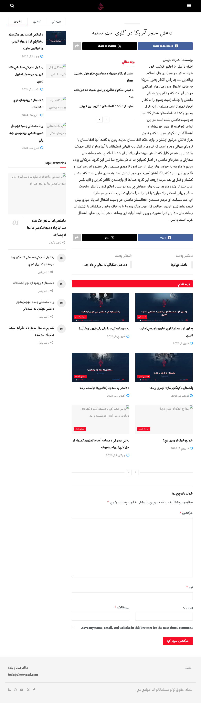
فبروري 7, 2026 (180, 448)
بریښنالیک (121, 607)
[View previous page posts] (107, 119)
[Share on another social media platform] (77, 46)
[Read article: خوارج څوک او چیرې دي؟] (164, 419)
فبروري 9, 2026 (116, 336)
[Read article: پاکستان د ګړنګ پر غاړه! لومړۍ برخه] (164, 367)
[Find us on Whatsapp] (15, 690)
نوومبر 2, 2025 (180, 396)
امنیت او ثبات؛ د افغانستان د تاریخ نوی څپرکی (106, 106)
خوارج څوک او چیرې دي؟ (178, 440)
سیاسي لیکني (143, 376)
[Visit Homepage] (101, 6)
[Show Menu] (189, 5)
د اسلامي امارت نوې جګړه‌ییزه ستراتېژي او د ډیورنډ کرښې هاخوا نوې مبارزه (26, 41)
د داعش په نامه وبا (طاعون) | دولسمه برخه (104, 388)
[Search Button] (12, 5)
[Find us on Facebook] (34, 690)
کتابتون (188, 668)
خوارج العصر (80, 317)
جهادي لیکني (80, 429)
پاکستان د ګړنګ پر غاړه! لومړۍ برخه (171, 388)
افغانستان (142, 317)
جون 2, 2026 (181, 343)
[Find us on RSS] (9, 690)
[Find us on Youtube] (21, 690)
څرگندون (186, 513)
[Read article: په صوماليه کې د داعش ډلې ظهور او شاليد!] (100, 307)
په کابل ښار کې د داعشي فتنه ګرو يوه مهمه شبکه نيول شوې (26, 74)
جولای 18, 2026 (116, 455)
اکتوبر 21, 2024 (116, 396)
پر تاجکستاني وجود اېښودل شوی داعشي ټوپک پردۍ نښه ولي (26, 133)
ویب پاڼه (188, 607)
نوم (189, 587)
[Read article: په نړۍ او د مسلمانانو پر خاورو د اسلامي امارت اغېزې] (164, 307)
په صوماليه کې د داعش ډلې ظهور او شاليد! (104, 328)
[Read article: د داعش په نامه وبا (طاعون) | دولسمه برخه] (100, 367)
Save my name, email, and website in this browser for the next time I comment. (137, 628)
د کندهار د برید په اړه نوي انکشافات (33, 283)
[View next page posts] (100, 119)
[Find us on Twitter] (28, 690)
